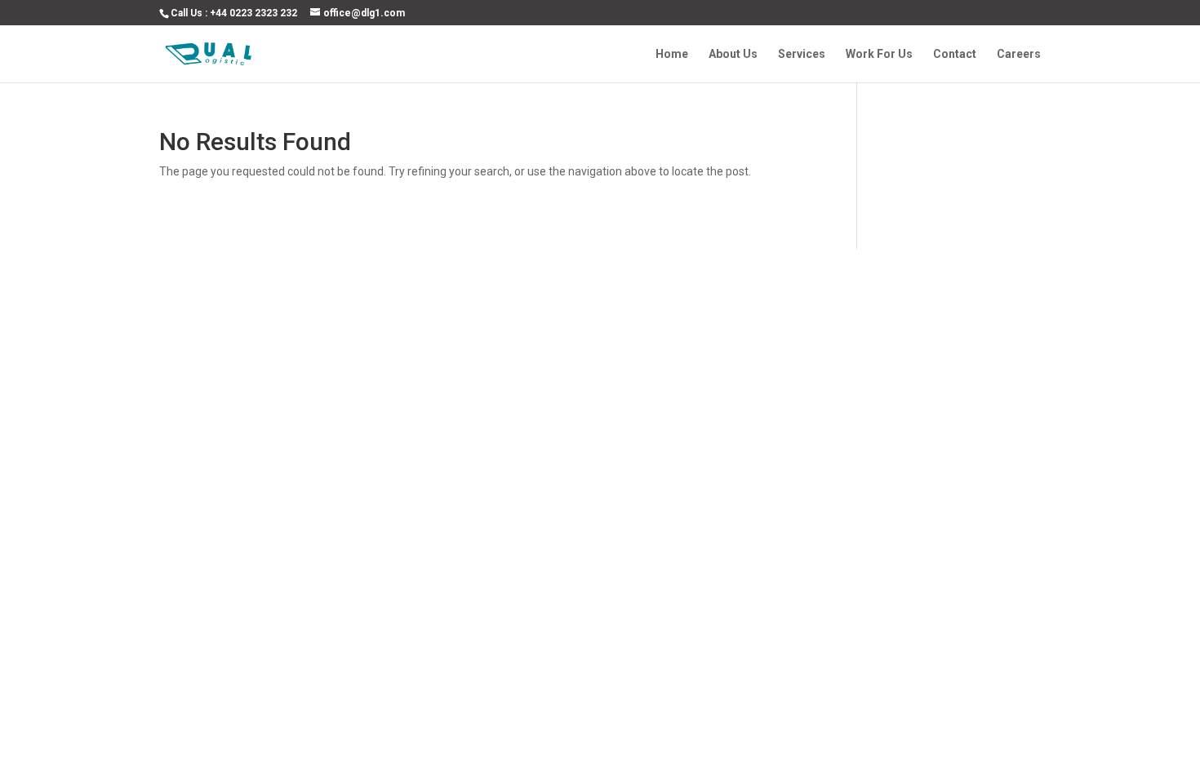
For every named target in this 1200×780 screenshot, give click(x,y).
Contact (954, 54)
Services (801, 54)
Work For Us (879, 54)
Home (672, 54)
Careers (1019, 54)
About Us (733, 54)
